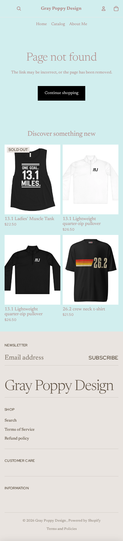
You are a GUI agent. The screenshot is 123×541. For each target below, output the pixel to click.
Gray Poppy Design (51, 520)
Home (41, 24)
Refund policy (17, 439)
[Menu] (4, 8)
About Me (78, 24)
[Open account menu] (103, 8)
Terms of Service (20, 430)
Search (11, 421)
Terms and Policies (62, 529)
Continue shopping (61, 93)
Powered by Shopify (84, 520)
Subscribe (103, 357)
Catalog (58, 24)
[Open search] (19, 8)
